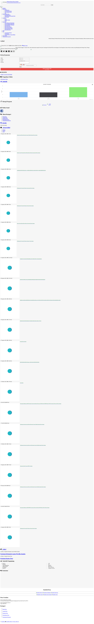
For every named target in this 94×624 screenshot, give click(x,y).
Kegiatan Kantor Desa (6, 558)
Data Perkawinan (8, 29)
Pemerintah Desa (8, 15)
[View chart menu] (92, 84)
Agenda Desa (5, 117)
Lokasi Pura (7, 33)
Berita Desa (5, 116)
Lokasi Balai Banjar (8, 32)
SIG (3, 31)
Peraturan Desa (5, 118)
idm (5, 13)
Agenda (4, 123)
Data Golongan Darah (8, 27)
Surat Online (5, 35)
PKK (6, 20)
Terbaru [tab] (4, 129)
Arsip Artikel (6, 127)
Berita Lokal (25, 45)
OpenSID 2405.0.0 (9, 621)
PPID (4, 30)
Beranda (4, 8)
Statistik (4, 81)
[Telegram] (9, 51)
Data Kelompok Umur (9, 28)
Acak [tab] (3, 131)
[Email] (6, 51)
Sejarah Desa (7, 10)
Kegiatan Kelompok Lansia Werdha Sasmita (12, 554)
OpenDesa (3, 621)
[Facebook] (1, 51)
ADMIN (1, 74)
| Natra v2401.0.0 (16, 621)
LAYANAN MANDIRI (8, 74)
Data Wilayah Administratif (9, 22)
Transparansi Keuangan (7, 36)
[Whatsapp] (14, 51)
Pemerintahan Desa (6, 14)
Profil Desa (4, 9)
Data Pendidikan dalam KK (9, 23)
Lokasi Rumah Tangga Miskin (10, 34)
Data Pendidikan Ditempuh (9, 24)
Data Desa (4, 21)
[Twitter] (4, 51)
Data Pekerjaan (7, 25)
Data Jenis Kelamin (8, 26)
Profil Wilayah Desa (8, 11)
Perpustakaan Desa (6, 119)
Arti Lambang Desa (8, 12)
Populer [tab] (4, 130)
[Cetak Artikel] (11, 51)
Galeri (4, 549)
